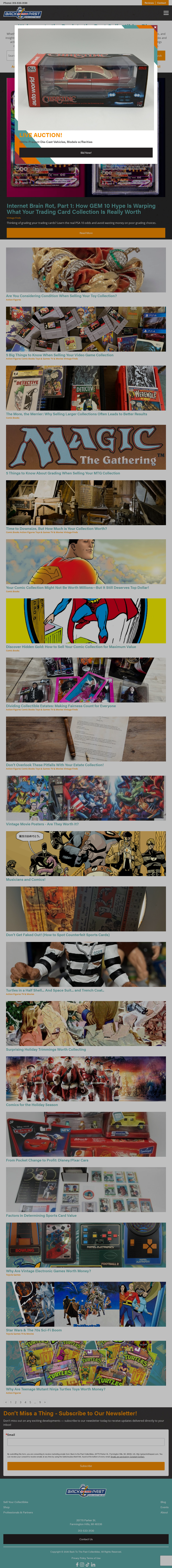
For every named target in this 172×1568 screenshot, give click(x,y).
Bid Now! (86, 153)
